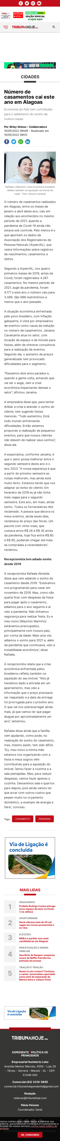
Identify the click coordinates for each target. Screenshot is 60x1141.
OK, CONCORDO (30, 1134)
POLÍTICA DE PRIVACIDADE (34, 1054)
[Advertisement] (30, 47)
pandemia (44, 818)
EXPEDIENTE (20, 1052)
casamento (22, 818)
